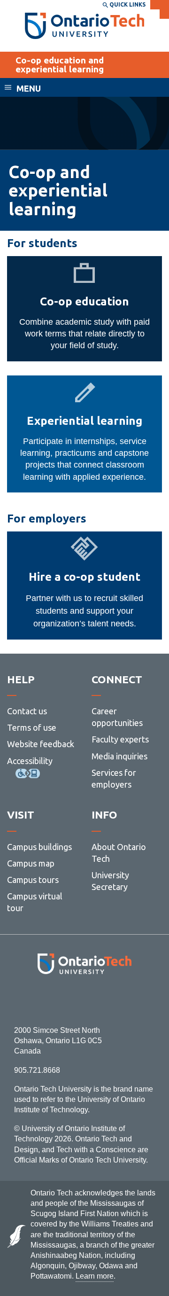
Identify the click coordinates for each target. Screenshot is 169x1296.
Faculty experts (120, 739)
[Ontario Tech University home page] (85, 26)
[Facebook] (42, 999)
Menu (28, 88)
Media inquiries (119, 756)
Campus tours (33, 879)
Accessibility (30, 760)
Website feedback (40, 744)
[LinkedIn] (105, 999)
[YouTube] (126, 999)
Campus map (30, 863)
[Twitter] (64, 999)
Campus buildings (39, 846)
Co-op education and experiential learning (59, 64)
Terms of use (31, 727)
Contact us (27, 711)
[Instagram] (85, 999)
